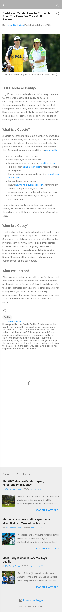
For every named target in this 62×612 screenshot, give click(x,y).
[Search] (58, 6)
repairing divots (47, 163)
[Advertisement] (31, 442)
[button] (58, 14)
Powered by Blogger (33, 600)
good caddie (51, 150)
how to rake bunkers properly (29, 184)
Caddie (7, 317)
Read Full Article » (47, 510)
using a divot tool (31, 167)
